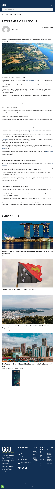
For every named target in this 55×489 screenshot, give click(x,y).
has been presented (30, 80)
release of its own (49, 151)
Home (3, 14)
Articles (7, 14)
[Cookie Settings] (2, 486)
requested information (32, 105)
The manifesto (5, 139)
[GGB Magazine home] (4, 5)
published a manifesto (34, 130)
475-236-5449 (24, 459)
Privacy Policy (27, 483)
